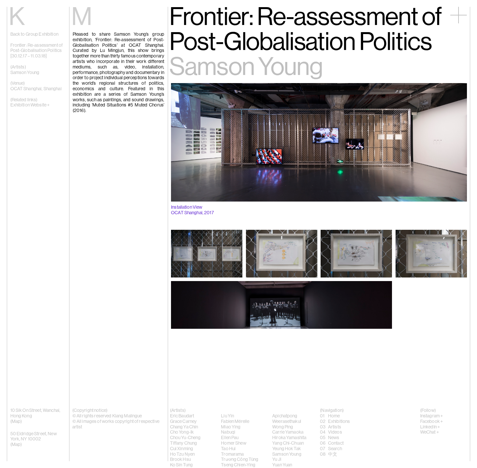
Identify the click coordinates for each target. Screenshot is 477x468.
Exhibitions (339, 421)
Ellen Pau (229, 438)
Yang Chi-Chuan (288, 443)
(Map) (16, 444)
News (333, 438)
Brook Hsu (180, 459)
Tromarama (232, 454)
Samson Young (25, 72)
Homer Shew (233, 443)
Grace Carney (183, 421)
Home (334, 416)
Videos (335, 432)
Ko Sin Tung (181, 465)
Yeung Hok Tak (286, 449)
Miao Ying (230, 427)
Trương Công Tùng (239, 459)
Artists (334, 427)
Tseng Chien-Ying (238, 465)
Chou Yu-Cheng (185, 438)
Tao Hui (228, 449)
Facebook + (431, 421)
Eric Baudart (182, 416)
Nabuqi (228, 432)
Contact (336, 443)
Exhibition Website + (30, 105)
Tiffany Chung (183, 443)
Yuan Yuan (282, 465)
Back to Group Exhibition (34, 34)
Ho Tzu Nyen (182, 454)
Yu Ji (276, 459)
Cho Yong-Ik (182, 432)
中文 (332, 454)
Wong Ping (282, 427)
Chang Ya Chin (184, 427)
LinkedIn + (430, 427)
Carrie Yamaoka (287, 432)
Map (16, 421)
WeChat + (429, 432)
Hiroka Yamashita (289, 438)
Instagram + (431, 416)
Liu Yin (227, 416)
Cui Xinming (181, 449)
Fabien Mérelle (235, 421)
